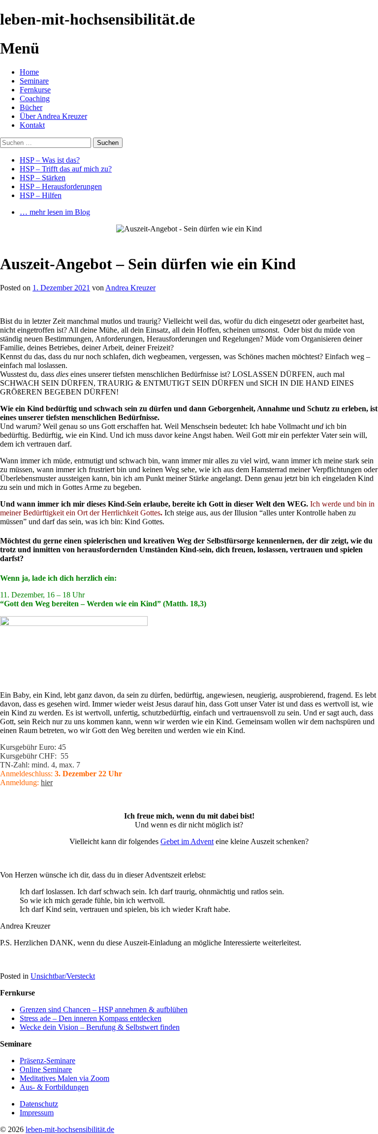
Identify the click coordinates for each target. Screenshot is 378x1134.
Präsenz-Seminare (47, 1060)
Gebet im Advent (187, 841)
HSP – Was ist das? (50, 160)
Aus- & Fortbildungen (54, 1087)
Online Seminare (46, 1069)
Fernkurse (35, 89)
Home (29, 72)
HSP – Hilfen (41, 195)
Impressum (37, 1112)
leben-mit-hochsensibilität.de (70, 1129)
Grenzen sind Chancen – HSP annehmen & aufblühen (104, 1009)
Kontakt (32, 125)
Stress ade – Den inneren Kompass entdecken (90, 1018)
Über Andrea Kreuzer (53, 116)
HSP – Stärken (42, 177)
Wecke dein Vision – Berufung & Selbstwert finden (100, 1027)
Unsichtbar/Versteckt (63, 976)
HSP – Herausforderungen (61, 186)
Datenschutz (39, 1104)
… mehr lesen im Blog (55, 212)
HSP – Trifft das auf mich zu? (66, 169)
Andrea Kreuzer (130, 288)
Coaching (35, 98)
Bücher (31, 107)
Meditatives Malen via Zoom (64, 1078)
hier (47, 782)
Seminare (34, 81)
